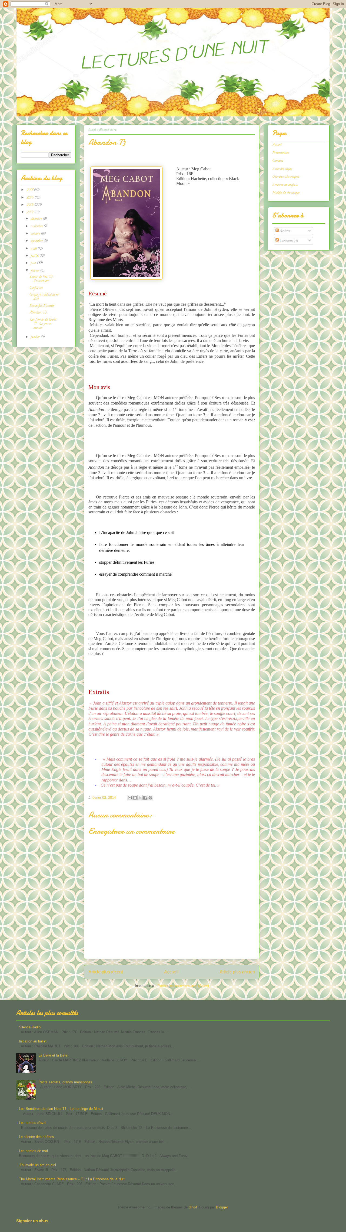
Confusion (36, 288)
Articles (284, 231)
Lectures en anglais (285, 185)
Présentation (280, 153)
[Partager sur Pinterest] (150, 797)
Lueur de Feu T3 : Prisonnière (41, 279)
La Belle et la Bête (52, 1055)
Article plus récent (105, 972)
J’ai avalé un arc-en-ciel (37, 1165)
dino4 (193, 1207)
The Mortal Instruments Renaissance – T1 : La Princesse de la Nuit (72, 1179)
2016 (30, 198)
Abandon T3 (37, 312)
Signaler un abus (32, 1220)
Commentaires (288, 241)
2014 (30, 212)
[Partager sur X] (140, 797)
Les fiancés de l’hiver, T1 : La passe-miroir (43, 324)
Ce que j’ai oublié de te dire (43, 297)
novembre (37, 226)
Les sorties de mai (33, 1151)
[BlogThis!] (135, 797)
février (35, 271)
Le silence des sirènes (36, 1137)
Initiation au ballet (32, 1041)
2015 (30, 205)
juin (34, 263)
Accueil (171, 972)
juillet (35, 256)
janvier (36, 337)
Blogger (222, 1207)
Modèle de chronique (285, 193)
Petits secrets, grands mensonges (65, 1082)
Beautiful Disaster (42, 306)
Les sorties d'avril (32, 1123)
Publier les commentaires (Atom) (183, 986)
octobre (36, 234)
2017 (30, 190)
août (34, 249)
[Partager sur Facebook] (145, 797)
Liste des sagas (282, 169)
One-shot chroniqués (285, 177)
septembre (37, 241)
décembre (37, 219)
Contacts (277, 161)
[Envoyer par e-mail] (129, 797)
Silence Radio (30, 1027)
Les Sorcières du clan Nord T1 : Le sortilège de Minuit (61, 1109)
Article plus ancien (237, 972)
